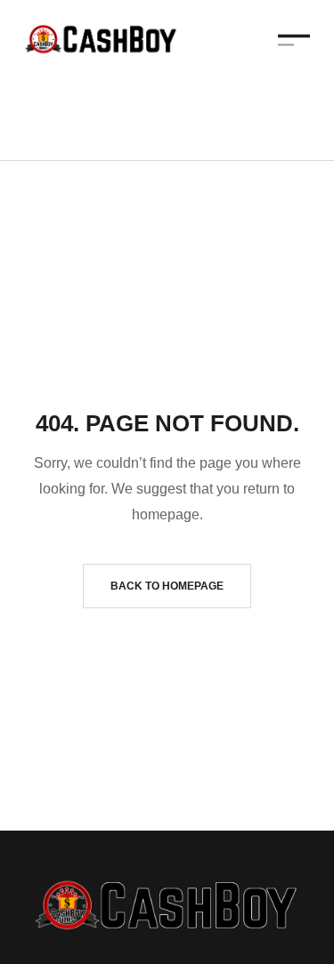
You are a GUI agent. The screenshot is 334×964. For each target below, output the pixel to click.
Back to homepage (167, 586)
